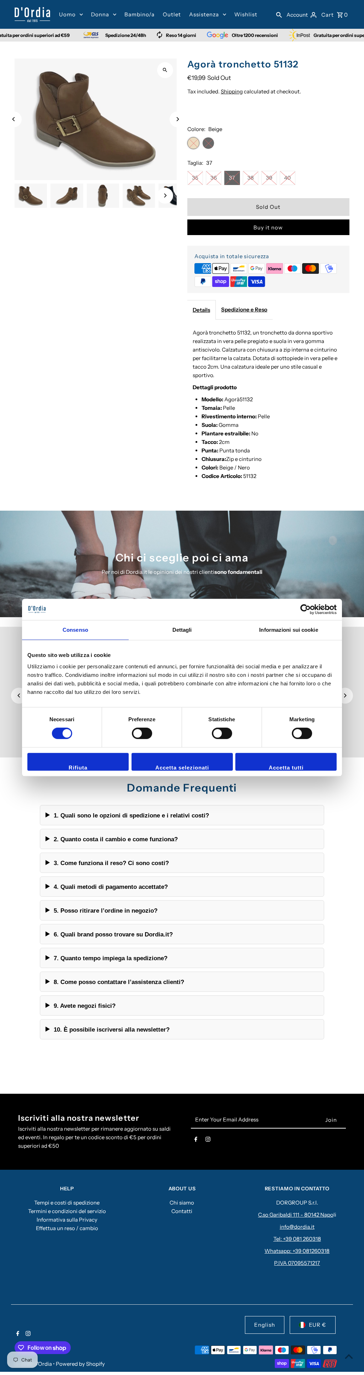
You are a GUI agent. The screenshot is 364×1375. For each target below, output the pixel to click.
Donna (100, 14)
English (264, 1324)
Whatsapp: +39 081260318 (297, 1251)
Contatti (181, 1211)
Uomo (67, 14)
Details (201, 309)
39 (269, 177)
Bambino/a (139, 14)
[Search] (279, 14)
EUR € (317, 1324)
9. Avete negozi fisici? (85, 1005)
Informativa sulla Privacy (67, 1219)
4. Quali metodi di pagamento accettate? (111, 887)
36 (213, 177)
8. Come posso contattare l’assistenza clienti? (119, 982)
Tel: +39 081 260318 (297, 1238)
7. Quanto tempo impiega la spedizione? (110, 958)
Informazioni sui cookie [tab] (288, 630)
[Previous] (14, 119)
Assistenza (204, 14)
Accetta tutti (286, 768)
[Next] (178, 119)
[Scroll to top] (349, 1356)
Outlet (172, 14)
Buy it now (268, 227)
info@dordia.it (297, 1226)
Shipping (232, 91)
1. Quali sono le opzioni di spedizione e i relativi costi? (131, 815)
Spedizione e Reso (244, 309)
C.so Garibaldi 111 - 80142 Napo (295, 1214)
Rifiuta (78, 768)
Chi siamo (182, 1202)
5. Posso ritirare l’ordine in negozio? (105, 910)
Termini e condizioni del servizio (67, 1211)
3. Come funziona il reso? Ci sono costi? (111, 863)
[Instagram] (207, 1140)
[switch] (142, 733)
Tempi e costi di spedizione (67, 1202)
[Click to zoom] (165, 70)
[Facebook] (195, 1140)
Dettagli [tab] (182, 630)
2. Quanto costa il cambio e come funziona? (116, 839)
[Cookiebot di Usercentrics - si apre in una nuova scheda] (305, 609)
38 (250, 177)
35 (195, 177)
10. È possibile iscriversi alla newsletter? (112, 1029)
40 (287, 177)
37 (232, 177)
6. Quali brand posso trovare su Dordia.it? (113, 934)
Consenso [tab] (75, 630)
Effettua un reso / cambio (67, 1228)
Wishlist (245, 14)
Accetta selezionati (182, 768)
